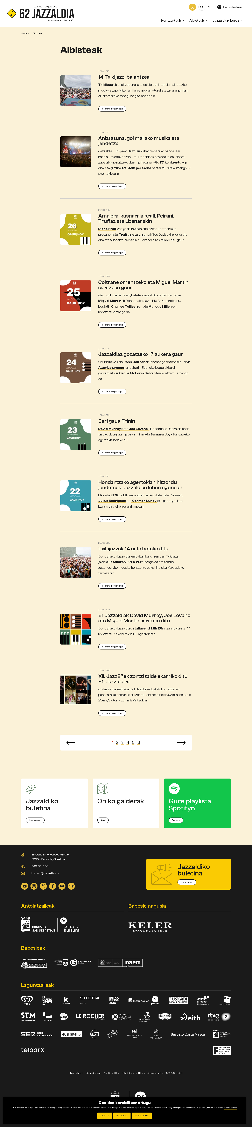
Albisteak (196, 20)
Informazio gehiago (112, 108)
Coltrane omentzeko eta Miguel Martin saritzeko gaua (143, 285)
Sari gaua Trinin (116, 421)
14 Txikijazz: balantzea (124, 77)
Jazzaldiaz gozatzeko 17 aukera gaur (140, 354)
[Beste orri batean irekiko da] (231, 7)
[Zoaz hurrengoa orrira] (181, 743)
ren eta (141, 306)
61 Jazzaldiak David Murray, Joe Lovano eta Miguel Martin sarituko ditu (144, 618)
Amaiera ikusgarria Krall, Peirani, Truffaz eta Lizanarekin (136, 218)
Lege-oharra (76, 1073)
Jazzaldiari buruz (225, 20)
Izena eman (35, 820)
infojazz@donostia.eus (45, 873)
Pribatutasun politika (132, 1073)
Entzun (176, 820)
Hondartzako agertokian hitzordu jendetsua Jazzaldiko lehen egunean (140, 485)
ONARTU (105, 1116)
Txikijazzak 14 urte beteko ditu (133, 549)
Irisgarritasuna (93, 1073)
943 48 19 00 (40, 866)
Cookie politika (111, 1073)
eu (211, 7)
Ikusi (102, 820)
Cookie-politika (230, 1108)
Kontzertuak (171, 20)
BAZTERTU (122, 1116)
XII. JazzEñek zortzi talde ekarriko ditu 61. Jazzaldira (143, 679)
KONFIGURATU (141, 1116)
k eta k (123, 429)
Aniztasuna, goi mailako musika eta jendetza (138, 140)
